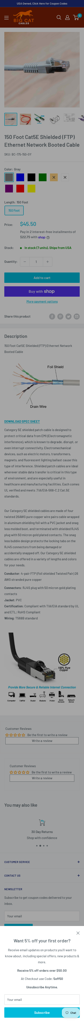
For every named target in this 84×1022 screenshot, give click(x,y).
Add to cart (42, 278)
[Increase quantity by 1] (47, 261)
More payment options (42, 301)
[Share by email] (77, 316)
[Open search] (59, 17)
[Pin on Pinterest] (60, 316)
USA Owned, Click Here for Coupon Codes (42, 3)
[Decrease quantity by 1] (24, 261)
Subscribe (42, 1012)
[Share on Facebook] (52, 316)
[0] (76, 17)
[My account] (67, 17)
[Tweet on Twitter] (68, 316)
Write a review (42, 741)
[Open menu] (6, 17)
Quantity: (10, 261)
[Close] (78, 932)
